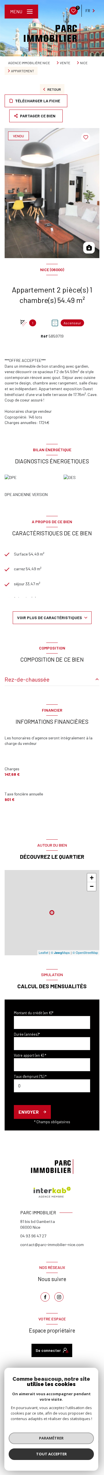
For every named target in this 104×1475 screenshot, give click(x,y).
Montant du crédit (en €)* (33, 1013)
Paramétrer (51, 1438)
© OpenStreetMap (85, 952)
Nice (84, 62)
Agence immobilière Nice (29, 63)
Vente (65, 62)
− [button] (92, 886)
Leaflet (43, 952)
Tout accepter (51, 1454)
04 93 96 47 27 (33, 1235)
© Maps (60, 952)
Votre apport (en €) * (30, 1055)
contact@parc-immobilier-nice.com (52, 1244)
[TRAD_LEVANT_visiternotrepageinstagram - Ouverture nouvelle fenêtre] (59, 1297)
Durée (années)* (27, 1034)
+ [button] (92, 877)
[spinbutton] (52, 1085)
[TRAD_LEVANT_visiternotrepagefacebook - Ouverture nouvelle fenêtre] (45, 1297)
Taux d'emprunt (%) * (30, 1076)
